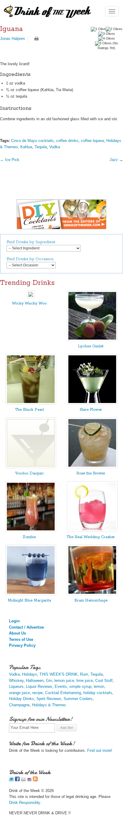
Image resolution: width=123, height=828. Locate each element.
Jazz (114, 159)
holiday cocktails (97, 692)
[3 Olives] (106, 34)
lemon (99, 686)
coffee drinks (67, 140)
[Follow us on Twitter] (11, 780)
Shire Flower (91, 409)
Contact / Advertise (26, 627)
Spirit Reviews (48, 698)
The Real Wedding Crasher (91, 537)
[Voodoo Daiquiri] (30, 467)
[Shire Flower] (92, 403)
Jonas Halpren (12, 38)
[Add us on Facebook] (17, 780)
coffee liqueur (92, 140)
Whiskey (16, 680)
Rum (84, 674)
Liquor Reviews (39, 686)
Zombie (29, 537)
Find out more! (99, 750)
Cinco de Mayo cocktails (32, 140)
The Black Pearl (29, 409)
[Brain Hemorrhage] (92, 594)
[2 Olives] (114, 29)
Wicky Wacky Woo (29, 303)
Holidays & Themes (49, 705)
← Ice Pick (9, 159)
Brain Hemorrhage (90, 600)
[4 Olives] (106, 38)
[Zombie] (30, 530)
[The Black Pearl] (30, 403)
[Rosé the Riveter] (92, 467)
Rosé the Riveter (90, 473)
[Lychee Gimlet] (92, 340)
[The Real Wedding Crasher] (92, 530)
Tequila (41, 147)
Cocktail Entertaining (63, 692)
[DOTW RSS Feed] (35, 780)
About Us (17, 633)
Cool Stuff (104, 680)
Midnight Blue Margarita (29, 600)
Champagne (19, 705)
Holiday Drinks (21, 698)
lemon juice (64, 680)
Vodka (54, 147)
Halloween (35, 680)
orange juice (19, 692)
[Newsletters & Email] (23, 780)
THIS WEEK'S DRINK (58, 674)
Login (14, 621)
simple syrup (80, 686)
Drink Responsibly (24, 802)
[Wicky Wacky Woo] (31, 297)
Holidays (29, 674)
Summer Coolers (78, 698)
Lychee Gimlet (91, 346)
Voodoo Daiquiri (29, 473)
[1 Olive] (98, 29)
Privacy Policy (22, 645)
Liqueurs (16, 686)
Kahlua (26, 147)
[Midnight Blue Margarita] (30, 594)
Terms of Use (21, 639)
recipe (37, 692)
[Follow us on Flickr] (29, 780)
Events (61, 686)
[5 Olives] (103, 43)
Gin (49, 680)
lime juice (84, 680)
